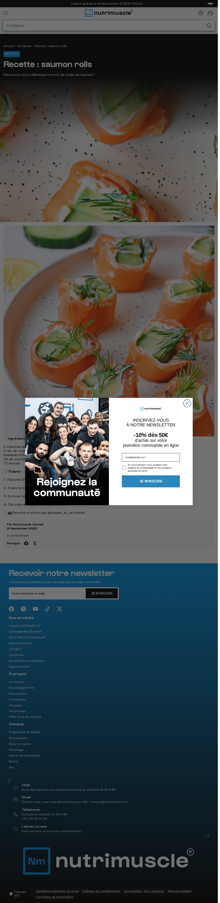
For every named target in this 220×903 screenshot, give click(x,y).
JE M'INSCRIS (150, 481)
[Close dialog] (187, 403)
